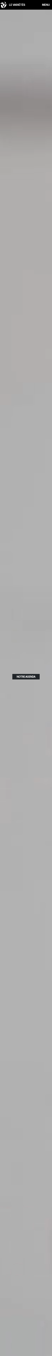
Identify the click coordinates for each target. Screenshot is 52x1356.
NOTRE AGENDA (26, 676)
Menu (46, 4)
